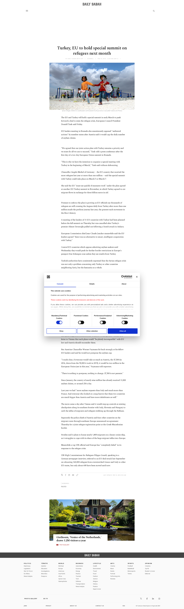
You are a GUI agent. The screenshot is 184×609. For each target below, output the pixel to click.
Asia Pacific (61, 574)
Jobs (25, 606)
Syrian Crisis (62, 579)
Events (112, 571)
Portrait (112, 574)
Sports (131, 563)
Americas (61, 571)
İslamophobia (62, 581)
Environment (97, 568)
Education (44, 568)
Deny (61, 331)
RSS (124, 606)
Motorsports (131, 571)
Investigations (45, 571)
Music (112, 568)
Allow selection (92, 331)
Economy (78, 568)
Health (95, 566)
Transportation (80, 584)
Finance (78, 574)
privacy (48, 606)
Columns (147, 566)
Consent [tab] (60, 284)
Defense (78, 581)
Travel (95, 571)
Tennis (130, 574)
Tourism (78, 576)
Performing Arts (115, 576)
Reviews (112, 579)
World (61, 563)
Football (130, 566)
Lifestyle (97, 563)
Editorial (147, 574)
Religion (95, 581)
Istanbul (43, 566)
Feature (95, 586)
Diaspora (44, 576)
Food (94, 574)
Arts (112, 563)
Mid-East (61, 566)
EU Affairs (27, 574)
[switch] (81, 322)
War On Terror (28, 571)
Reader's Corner (150, 571)
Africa (60, 576)
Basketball (131, 568)
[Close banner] (137, 277)
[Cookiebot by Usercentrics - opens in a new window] (123, 276)
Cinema (112, 566)
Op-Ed (147, 568)
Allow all (122, 331)
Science (95, 579)
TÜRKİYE (44, 563)
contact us (100, 606)
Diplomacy (27, 566)
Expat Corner (97, 589)
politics (63, 486)
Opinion (148, 563)
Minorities (44, 574)
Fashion (95, 576)
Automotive (79, 566)
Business (79, 563)
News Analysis (28, 576)
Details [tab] (92, 284)
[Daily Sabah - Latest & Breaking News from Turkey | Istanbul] (92, 4)
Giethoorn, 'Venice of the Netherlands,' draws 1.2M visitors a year (78, 539)
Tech (77, 579)
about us (73, 606)
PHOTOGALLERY (64, 545)
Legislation (27, 568)
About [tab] (124, 284)
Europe (60, 568)
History (95, 584)
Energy (78, 571)
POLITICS (27, 563)
